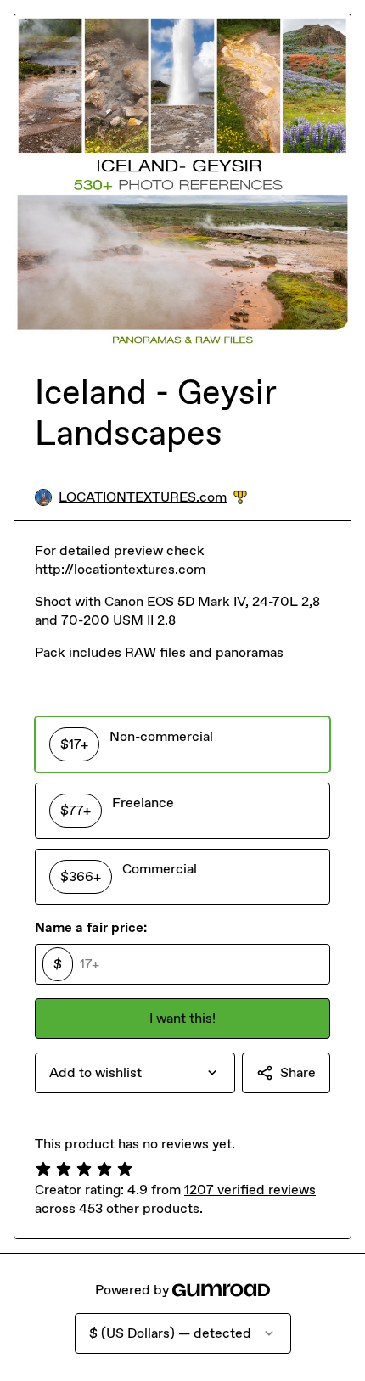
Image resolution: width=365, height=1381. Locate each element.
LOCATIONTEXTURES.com (153, 498)
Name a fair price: (91, 927)
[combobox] (135, 1073)
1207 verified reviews (250, 1190)
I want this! (182, 1018)
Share (298, 1072)
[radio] (182, 744)
